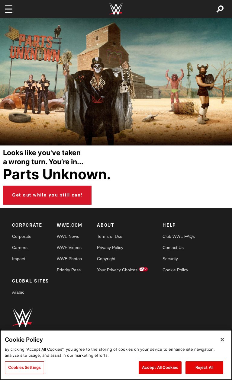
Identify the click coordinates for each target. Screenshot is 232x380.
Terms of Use (109, 236)
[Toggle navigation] (9, 9)
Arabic (18, 292)
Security (170, 258)
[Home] (116, 9)
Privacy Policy (110, 247)
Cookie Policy (175, 269)
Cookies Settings (24, 367)
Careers (19, 247)
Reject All (204, 367)
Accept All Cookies (160, 367)
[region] (116, 355)
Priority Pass (69, 269)
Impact (18, 258)
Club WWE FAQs (179, 236)
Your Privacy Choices (117, 269)
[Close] (222, 339)
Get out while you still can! (47, 195)
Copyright (106, 258)
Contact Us (173, 247)
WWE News (68, 236)
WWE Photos (69, 258)
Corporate (21, 236)
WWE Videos (69, 247)
